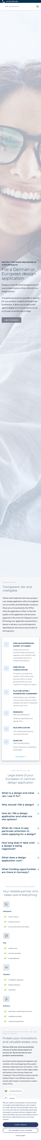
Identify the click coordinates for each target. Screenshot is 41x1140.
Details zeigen (20, 1135)
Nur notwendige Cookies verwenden (20, 1130)
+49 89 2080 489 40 (12, 2)
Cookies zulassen (20, 1124)
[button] (37, 6)
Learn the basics (11, 320)
